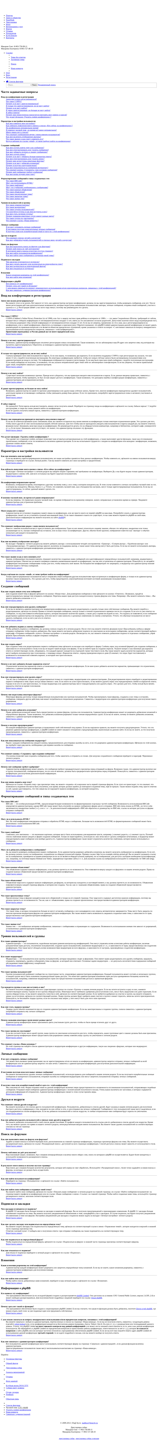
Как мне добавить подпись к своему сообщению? (27, 152)
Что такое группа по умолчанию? (20, 218)
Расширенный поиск (47, 85)
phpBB (61, 517)
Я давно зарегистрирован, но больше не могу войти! (28, 110)
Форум (9, 29)
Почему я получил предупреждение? (21, 165)
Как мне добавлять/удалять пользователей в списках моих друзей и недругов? (39, 240)
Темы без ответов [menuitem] (18, 57)
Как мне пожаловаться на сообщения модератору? (27, 168)
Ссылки (9, 53)
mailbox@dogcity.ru (90, 1423)
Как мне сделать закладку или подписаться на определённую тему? (34, 264)
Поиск (34, 85)
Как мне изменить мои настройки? (20, 123)
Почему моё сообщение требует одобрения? (24, 172)
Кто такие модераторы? (16, 207)
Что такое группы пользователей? (20, 209)
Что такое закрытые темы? (17, 196)
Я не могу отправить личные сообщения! (23, 227)
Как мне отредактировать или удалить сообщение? (27, 150)
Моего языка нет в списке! (17, 132)
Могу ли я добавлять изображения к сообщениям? (27, 187)
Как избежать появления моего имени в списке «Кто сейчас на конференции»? (39, 126)
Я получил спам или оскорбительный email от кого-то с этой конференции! (37, 231)
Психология (11, 33)
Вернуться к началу (14, 310)
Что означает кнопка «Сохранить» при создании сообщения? (31, 170)
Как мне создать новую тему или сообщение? (25, 148)
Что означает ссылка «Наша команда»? (22, 221)
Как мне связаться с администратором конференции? (28, 290)
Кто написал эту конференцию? (19, 284)
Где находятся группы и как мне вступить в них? (26, 212)
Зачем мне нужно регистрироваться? (21, 99)
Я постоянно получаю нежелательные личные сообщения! (30, 229)
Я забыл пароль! (13, 112)
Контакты (10, 38)
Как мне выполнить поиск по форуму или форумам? (28, 246)
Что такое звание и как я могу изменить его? (24, 139)
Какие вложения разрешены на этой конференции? (27, 275)
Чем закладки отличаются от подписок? (23, 262)
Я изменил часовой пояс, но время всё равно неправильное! (31, 130)
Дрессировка (11, 22)
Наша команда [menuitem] (17, 68)
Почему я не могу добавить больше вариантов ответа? (29, 157)
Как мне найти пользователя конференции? (24, 253)
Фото (8, 24)
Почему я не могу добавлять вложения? (22, 163)
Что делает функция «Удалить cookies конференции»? (28, 117)
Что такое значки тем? (15, 199)
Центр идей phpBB (144, 1309)
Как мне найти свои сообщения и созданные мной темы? (30, 255)
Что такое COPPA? (14, 101)
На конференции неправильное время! (22, 128)
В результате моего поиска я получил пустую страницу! (29, 251)
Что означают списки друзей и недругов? (23, 238)
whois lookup (19, 1324)
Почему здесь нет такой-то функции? (21, 286)
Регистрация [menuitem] (11, 77)
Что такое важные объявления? (19, 190)
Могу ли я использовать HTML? (19, 183)
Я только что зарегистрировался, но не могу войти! (27, 106)
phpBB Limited (83, 1296)
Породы (9, 15)
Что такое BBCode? (14, 181)
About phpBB (96, 1298)
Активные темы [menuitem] (17, 59)
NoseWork (10, 20)
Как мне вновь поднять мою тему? (20, 174)
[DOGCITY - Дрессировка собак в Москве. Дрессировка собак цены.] (10, 11)
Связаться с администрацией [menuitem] (18, 1414)
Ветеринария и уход (14, 27)
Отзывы (9, 31)
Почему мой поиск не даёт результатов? (23, 249)
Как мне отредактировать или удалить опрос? (25, 159)
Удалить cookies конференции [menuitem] (18, 1410)
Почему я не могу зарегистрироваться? (22, 104)
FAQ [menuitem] (8, 73)
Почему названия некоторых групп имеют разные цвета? (30, 216)
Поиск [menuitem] (13, 64)
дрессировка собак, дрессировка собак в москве (79, 1438)
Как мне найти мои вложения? (19, 277)
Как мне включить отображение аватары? (23, 137)
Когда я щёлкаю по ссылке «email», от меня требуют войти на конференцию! (38, 141)
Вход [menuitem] (8, 75)
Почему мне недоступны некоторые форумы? (25, 161)
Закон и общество (13, 18)
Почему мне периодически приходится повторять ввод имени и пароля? (36, 115)
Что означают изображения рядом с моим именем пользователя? (33, 134)
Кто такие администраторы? (18, 205)
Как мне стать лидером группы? (19, 214)
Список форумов (15, 81)
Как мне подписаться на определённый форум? (26, 266)
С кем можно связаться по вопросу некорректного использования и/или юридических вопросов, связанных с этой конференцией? (61, 288)
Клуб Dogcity (11, 35)
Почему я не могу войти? (16, 108)
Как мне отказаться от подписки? (20, 268)
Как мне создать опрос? (16, 154)
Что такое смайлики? (15, 185)
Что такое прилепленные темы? (19, 194)
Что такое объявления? (15, 192)
